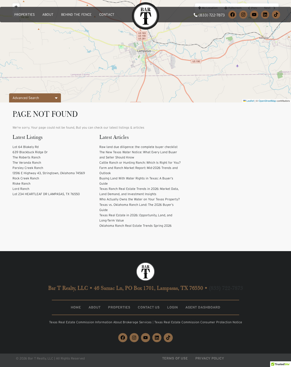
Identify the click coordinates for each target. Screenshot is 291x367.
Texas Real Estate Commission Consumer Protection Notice (198, 322)
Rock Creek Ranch (26, 178)
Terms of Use (175, 358)
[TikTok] (276, 14)
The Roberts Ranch (26, 157)
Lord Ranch (21, 189)
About (48, 14)
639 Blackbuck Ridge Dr (30, 152)
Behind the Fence (76, 14)
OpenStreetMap (267, 100)
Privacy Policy (209, 358)
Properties (24, 14)
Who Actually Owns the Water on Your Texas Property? (139, 199)
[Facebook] (232, 14)
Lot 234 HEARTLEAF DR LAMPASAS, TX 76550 (46, 194)
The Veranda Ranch (27, 162)
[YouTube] (254, 14)
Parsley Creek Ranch (28, 168)
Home (76, 307)
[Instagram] (243, 14)
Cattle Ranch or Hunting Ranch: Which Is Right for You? (140, 162)
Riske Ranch (21, 183)
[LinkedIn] (265, 14)
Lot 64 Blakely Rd (26, 147)
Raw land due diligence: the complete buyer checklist (138, 147)
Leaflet (250, 100)
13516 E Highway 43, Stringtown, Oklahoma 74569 (49, 173)
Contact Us (149, 307)
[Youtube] (145, 337)
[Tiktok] (168, 337)
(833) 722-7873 (211, 15)
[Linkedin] (156, 337)
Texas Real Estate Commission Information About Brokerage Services (101, 322)
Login (172, 307)
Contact (106, 14)
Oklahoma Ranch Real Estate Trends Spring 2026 (135, 225)
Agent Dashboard (203, 307)
